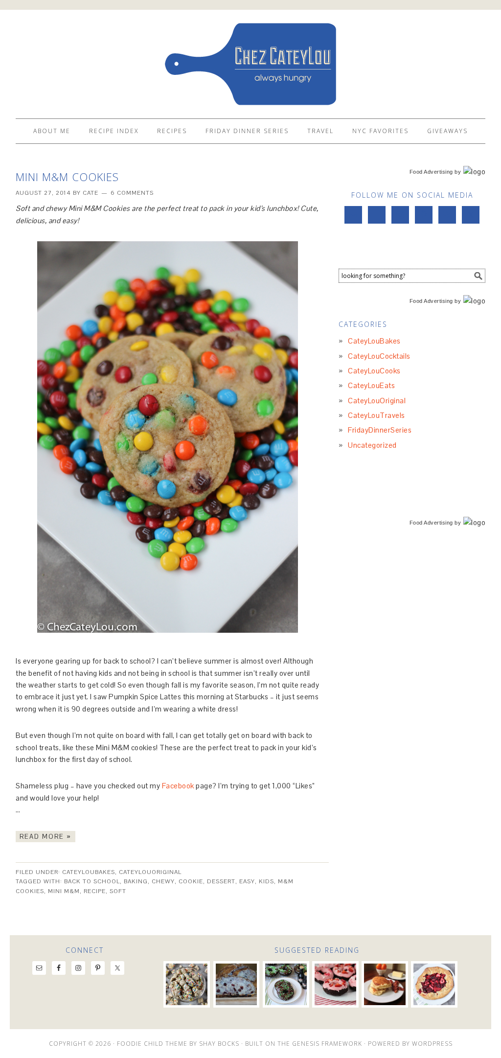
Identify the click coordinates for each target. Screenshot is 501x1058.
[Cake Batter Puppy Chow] (186, 984)
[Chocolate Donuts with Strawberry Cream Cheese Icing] (335, 984)
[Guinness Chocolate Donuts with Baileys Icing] (286, 984)
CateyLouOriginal (150, 872)
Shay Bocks (219, 1043)
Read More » (45, 836)
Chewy (163, 881)
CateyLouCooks (374, 370)
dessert (221, 881)
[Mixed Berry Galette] (434, 984)
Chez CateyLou (250, 60)
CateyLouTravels (376, 415)
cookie (191, 881)
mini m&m (64, 891)
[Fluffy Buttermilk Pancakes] (385, 984)
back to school (92, 881)
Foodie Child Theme (152, 1043)
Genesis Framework (327, 1043)
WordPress (432, 1043)
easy (247, 881)
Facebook (178, 785)
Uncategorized (372, 445)
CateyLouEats (371, 385)
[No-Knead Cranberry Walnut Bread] (236, 984)
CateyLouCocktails (379, 356)
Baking (136, 881)
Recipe (95, 891)
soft (118, 891)
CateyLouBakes (88, 872)
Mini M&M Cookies (67, 176)
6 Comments (132, 193)
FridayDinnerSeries (379, 430)
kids (266, 881)
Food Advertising (431, 172)
